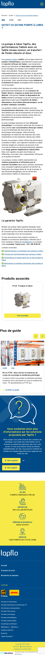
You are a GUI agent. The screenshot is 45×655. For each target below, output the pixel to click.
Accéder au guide (12, 390)
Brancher (4, 633)
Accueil (4, 15)
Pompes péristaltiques (9, 617)
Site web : (16, 646)
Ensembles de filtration (9, 624)
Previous (35, 336)
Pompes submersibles (8, 620)
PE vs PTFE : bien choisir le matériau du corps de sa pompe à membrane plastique (21, 374)
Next (42, 336)
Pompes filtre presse (8, 611)
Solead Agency (27, 646)
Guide (11, 15)
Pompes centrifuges (8, 614)
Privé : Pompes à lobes (22, 286)
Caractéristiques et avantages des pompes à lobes (23, 251)
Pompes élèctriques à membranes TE (14, 605)
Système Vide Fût (7, 630)
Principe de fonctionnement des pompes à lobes (22, 254)
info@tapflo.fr (27, 242)
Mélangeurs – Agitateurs (9, 627)
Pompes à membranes (9, 602)
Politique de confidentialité (22, 649)
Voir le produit (22, 316)
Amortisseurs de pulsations (10, 608)
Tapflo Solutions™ (7, 636)
